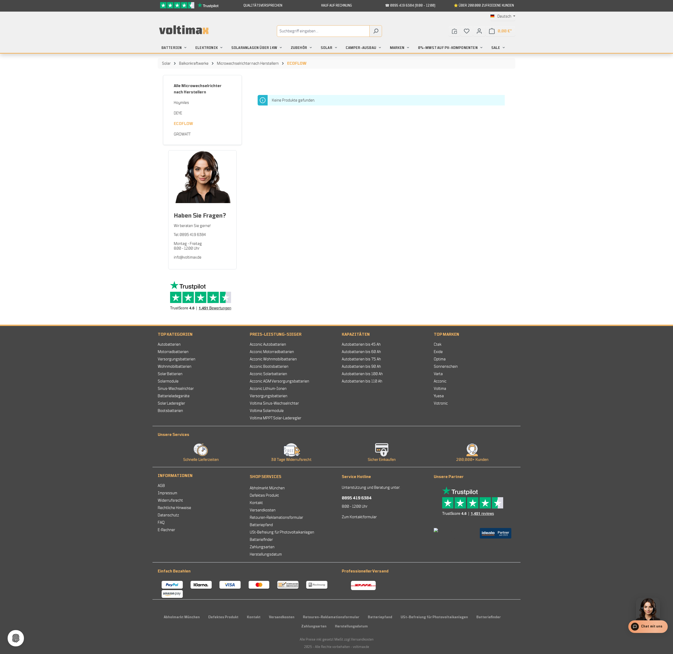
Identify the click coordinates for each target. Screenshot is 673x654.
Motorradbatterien (173, 351)
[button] (336, 433)
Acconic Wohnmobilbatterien (273, 359)
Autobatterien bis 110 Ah (362, 381)
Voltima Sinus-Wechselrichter (274, 403)
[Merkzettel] (466, 31)
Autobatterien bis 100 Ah (362, 373)
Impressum (167, 493)
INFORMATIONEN (175, 475)
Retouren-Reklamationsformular (276, 517)
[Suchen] (375, 31)
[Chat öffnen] (648, 624)
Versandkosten (263, 510)
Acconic (440, 381)
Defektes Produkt (264, 495)
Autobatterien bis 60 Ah (361, 351)
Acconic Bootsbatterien (269, 366)
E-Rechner (166, 529)
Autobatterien (169, 344)
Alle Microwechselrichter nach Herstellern (197, 88)
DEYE (178, 113)
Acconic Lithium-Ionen (268, 388)
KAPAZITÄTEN (356, 334)
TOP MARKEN (446, 334)
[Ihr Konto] (479, 31)
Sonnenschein (446, 366)
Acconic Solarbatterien (268, 373)
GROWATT (182, 134)
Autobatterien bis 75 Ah (361, 359)
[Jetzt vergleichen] (454, 31)
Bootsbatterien (170, 410)
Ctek (437, 344)
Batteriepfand (261, 524)
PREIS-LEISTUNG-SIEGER (276, 334)
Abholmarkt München (267, 488)
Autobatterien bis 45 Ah (361, 344)
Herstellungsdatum (266, 554)
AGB (161, 485)
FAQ (161, 522)
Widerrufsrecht (170, 500)
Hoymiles (181, 102)
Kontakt (256, 502)
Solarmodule (168, 381)
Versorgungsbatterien (176, 359)
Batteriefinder (261, 539)
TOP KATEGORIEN (175, 334)
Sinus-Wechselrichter (176, 388)
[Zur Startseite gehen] (184, 30)
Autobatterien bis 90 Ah (361, 366)
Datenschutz (168, 515)
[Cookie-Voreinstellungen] (16, 638)
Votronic (441, 403)
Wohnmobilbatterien (174, 366)
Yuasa (439, 396)
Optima (440, 359)
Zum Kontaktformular (359, 517)
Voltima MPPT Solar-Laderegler (275, 418)
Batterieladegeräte (174, 396)
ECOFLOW (183, 123)
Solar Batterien (170, 373)
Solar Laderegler (171, 403)
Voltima (440, 388)
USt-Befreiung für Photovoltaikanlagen (282, 532)
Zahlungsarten (262, 547)
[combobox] (323, 31)
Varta (438, 373)
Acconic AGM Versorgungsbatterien (279, 381)
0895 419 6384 (357, 498)
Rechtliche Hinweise (174, 507)
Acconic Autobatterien (268, 344)
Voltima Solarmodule (267, 410)
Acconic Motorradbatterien (272, 351)
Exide (438, 351)
